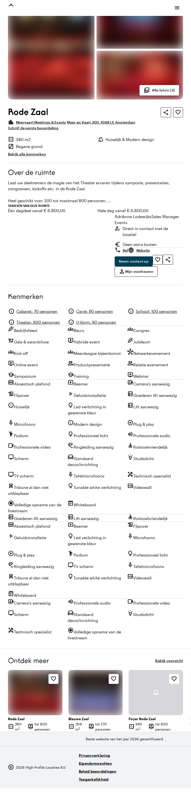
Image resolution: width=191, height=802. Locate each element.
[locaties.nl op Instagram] (151, 777)
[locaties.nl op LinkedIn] (178, 777)
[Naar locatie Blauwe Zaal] (95, 692)
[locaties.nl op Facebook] (164, 777)
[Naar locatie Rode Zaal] (35, 692)
